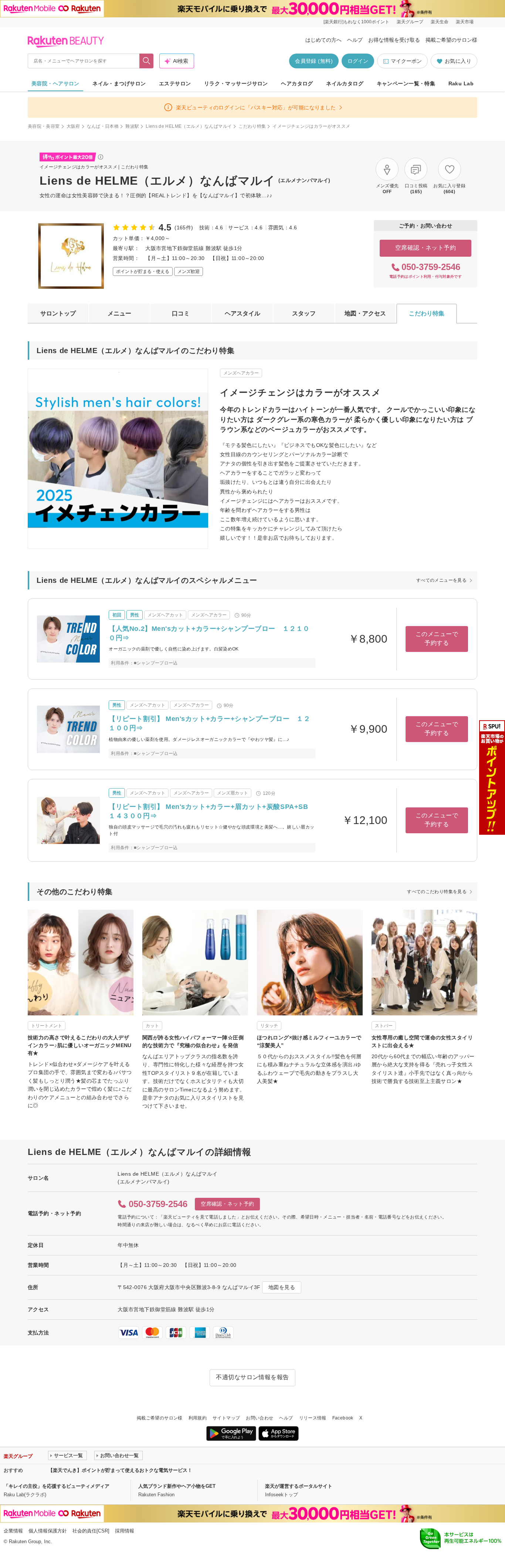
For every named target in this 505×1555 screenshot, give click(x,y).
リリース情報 (312, 1418)
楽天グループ (410, 21)
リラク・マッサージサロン (236, 83)
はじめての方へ (323, 40)
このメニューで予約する (437, 638)
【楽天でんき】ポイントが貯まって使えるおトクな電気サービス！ (120, 1470)
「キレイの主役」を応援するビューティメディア (56, 1486)
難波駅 (132, 126)
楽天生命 (439, 21)
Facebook (342, 1418)
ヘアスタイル (242, 313)
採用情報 (124, 1531)
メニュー (119, 313)
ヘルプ (355, 40)
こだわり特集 (252, 126)
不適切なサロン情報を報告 (252, 1377)
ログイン (358, 61)
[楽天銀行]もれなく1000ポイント (356, 21)
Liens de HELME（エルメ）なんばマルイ (189, 126)
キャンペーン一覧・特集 (406, 83)
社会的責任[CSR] (90, 1531)
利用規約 (198, 1418)
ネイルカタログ (344, 83)
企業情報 (13, 1531)
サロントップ (58, 313)
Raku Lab (461, 83)
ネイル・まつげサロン (119, 83)
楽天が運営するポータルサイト (298, 1486)
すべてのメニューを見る (441, 580)
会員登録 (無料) (314, 61)
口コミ (181, 313)
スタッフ (304, 313)
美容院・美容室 (44, 126)
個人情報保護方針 (47, 1531)
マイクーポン (406, 61)
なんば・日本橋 (103, 126)
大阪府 (73, 126)
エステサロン (175, 83)
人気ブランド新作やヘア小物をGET (177, 1486)
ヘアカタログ (297, 83)
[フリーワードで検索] (146, 61)
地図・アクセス (365, 313)
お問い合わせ (259, 1418)
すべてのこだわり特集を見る (437, 891)
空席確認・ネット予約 (425, 248)
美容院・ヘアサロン (55, 83)
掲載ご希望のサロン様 (451, 40)
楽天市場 (465, 21)
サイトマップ (226, 1418)
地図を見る (281, 1287)
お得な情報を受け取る (394, 40)
